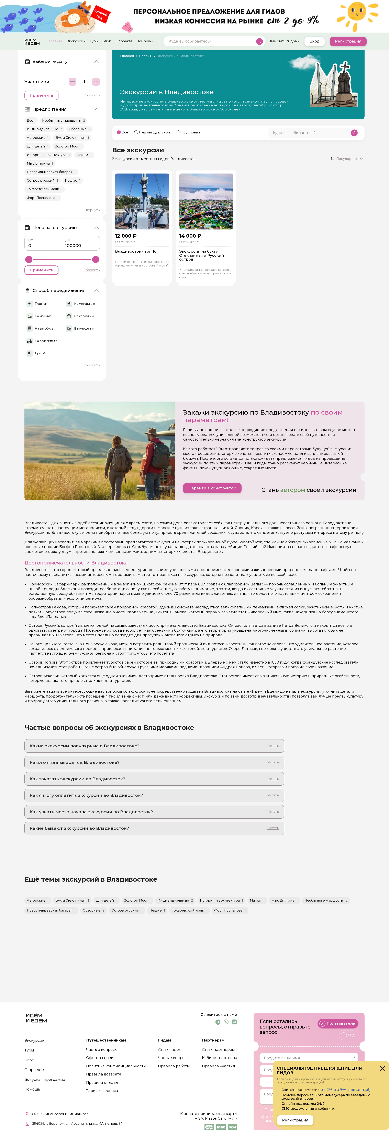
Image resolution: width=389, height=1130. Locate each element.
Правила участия (218, 1066)
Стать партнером (218, 1050)
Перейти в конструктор (212, 488)
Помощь (143, 41)
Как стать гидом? (284, 41)
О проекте (123, 41)
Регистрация (348, 41)
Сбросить (92, 95)
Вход (315, 41)
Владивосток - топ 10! (136, 252)
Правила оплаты (102, 1083)
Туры (94, 41)
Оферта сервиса (102, 1058)
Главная (56, 41)
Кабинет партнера (219, 1058)
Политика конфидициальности (116, 1066)
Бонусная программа (44, 1080)
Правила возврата (103, 1074)
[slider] (28, 259)
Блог (106, 41)
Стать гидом (170, 1050)
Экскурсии (76, 41)
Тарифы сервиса (102, 1091)
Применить (41, 95)
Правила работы (174, 1066)
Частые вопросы (102, 1050)
